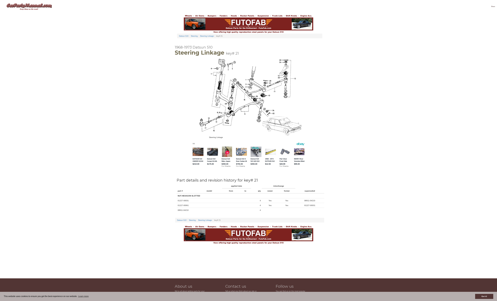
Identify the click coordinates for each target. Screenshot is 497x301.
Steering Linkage (207, 36)
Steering (194, 36)
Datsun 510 (183, 36)
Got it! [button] (484, 296)
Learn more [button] (83, 296)
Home (493, 6)
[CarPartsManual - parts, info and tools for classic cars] (29, 6)
